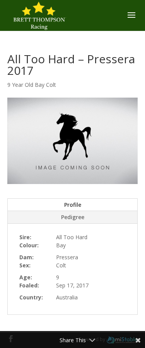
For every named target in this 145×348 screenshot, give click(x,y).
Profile (72, 204)
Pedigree (72, 217)
